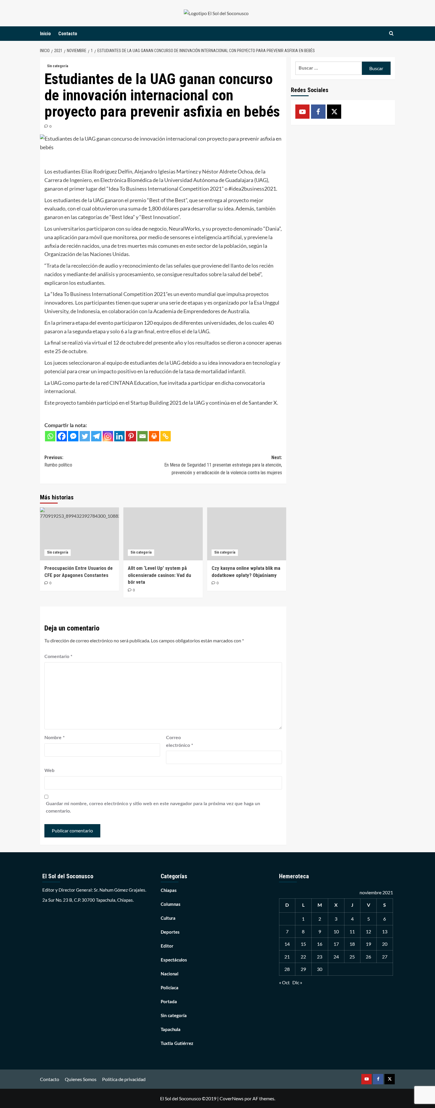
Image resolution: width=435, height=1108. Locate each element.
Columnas (171, 904)
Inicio (45, 33)
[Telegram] (96, 436)
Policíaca (169, 988)
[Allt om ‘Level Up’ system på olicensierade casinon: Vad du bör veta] (162, 533)
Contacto (67, 33)
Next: (223, 465)
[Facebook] (62, 436)
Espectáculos (174, 960)
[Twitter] (85, 436)
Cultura (168, 918)
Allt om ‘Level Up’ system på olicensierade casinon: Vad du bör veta (159, 575)
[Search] (391, 33)
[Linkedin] (119, 436)
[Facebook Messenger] (73, 436)
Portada (169, 1002)
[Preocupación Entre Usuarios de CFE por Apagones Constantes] (79, 533)
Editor (167, 946)
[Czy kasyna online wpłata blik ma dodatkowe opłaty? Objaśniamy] (246, 533)
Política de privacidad (124, 1079)
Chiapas (169, 890)
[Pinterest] (131, 436)
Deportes (170, 932)
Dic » (297, 982)
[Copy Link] (165, 436)
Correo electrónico (179, 741)
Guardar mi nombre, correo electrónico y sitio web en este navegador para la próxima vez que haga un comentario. (153, 807)
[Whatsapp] (50, 436)
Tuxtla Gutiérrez (177, 1043)
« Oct (284, 982)
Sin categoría (57, 66)
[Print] (154, 436)
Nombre (54, 737)
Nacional (169, 974)
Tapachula (171, 1029)
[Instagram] (108, 436)
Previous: (58, 461)
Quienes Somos (80, 1079)
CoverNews (232, 1098)
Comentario (58, 656)
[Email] (142, 436)
